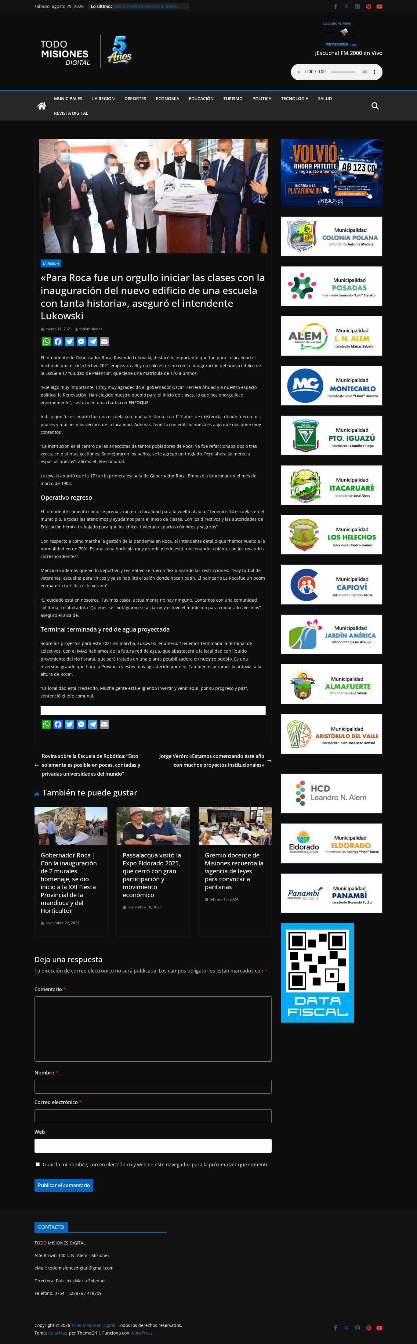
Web (39, 1131)
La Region (103, 98)
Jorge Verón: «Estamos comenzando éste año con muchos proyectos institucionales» (211, 760)
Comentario (50, 989)
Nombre (46, 1072)
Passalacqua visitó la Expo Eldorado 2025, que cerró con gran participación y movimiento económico (152, 875)
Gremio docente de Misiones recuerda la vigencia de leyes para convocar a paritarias (234, 871)
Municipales (68, 98)
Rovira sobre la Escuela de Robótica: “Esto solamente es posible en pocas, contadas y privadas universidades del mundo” (91, 765)
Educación (201, 98)
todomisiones (90, 328)
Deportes (135, 98)
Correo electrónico (58, 1102)
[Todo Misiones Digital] (41, 106)
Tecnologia (294, 98)
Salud (325, 98)
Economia (167, 98)
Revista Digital (71, 113)
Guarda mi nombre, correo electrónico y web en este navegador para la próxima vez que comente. (156, 1164)
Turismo (233, 98)
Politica (261, 98)
